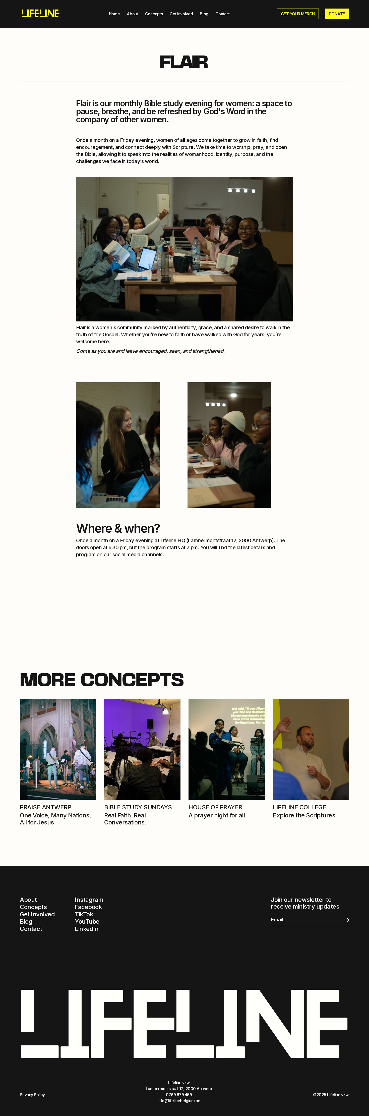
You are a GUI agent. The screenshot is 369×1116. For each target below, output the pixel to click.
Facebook (88, 907)
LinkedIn (86, 928)
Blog (204, 13)
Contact (222, 13)
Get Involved (181, 13)
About (132, 13)
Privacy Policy (32, 1094)
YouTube (87, 921)
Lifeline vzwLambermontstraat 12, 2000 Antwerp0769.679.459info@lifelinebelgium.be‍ (179, 1091)
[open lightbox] (118, 445)
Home (114, 13)
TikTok (84, 914)
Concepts (154, 13)
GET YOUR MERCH (298, 13)
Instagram (89, 899)
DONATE (337, 13)
